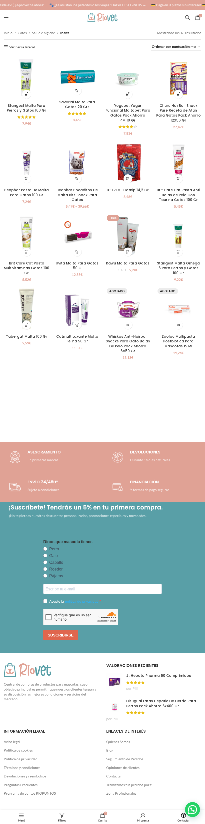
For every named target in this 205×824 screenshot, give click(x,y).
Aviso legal (12, 742)
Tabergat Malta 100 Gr (26, 336)
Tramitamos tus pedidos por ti (129, 785)
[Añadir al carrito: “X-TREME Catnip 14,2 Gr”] (128, 178)
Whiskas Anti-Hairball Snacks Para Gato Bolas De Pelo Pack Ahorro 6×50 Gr (128, 344)
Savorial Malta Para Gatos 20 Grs (77, 105)
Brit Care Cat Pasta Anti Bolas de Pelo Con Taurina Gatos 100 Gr (178, 195)
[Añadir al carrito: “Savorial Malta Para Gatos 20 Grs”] (77, 90)
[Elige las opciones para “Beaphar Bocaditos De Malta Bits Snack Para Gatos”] (77, 178)
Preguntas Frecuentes (21, 785)
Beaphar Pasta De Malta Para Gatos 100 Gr (26, 192)
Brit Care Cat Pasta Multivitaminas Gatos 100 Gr (26, 268)
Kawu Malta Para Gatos (128, 263)
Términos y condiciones (22, 767)
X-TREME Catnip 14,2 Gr (128, 190)
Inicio (8, 33)
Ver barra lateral (22, 47)
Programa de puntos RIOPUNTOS (30, 793)
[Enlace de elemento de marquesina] (96, 5)
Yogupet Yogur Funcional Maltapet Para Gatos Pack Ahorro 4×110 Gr (128, 113)
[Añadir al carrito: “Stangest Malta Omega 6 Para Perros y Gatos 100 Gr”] (178, 252)
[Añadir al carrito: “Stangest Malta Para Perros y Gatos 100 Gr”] (26, 94)
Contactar (114, 776)
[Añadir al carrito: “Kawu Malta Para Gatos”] (128, 252)
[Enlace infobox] (140, 457)
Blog (109, 750)
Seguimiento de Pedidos (124, 759)
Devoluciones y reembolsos (25, 776)
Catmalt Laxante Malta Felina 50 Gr (77, 339)
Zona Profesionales (121, 793)
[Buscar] (187, 17)
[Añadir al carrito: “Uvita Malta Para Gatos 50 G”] (77, 252)
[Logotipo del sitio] (103, 17)
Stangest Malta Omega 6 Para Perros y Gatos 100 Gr (178, 268)
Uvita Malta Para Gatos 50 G (77, 266)
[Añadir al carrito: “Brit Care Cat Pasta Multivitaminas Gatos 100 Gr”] (26, 252)
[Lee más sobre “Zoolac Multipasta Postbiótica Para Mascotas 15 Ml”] (178, 324)
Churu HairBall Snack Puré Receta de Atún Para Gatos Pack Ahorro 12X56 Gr (178, 113)
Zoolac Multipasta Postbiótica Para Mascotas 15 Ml (178, 341)
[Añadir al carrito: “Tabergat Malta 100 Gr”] (26, 324)
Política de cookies (18, 750)
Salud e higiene (43, 33)
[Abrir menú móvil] (6, 17)
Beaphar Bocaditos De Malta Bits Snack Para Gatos (77, 195)
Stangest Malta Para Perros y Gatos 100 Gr (26, 108)
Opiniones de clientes (123, 767)
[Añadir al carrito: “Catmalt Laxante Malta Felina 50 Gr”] (77, 324)
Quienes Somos (118, 742)
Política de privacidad (21, 759)
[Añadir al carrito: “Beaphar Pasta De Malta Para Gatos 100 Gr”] (26, 178)
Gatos (22, 33)
